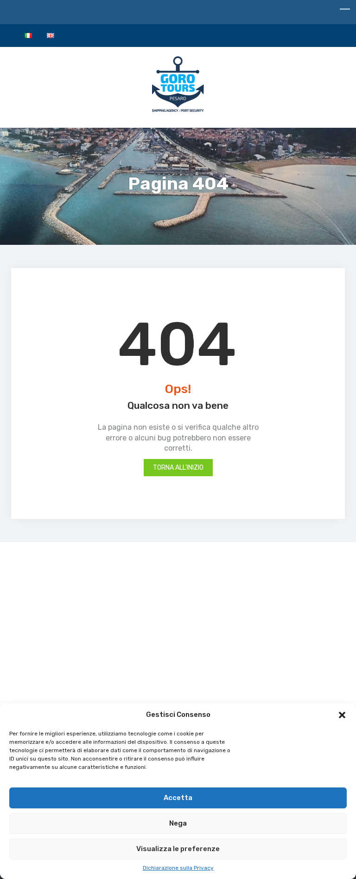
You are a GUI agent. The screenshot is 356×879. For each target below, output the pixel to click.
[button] (342, 715)
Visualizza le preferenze (178, 849)
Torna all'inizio (178, 468)
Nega (178, 823)
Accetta (178, 798)
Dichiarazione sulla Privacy (178, 868)
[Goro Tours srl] (178, 86)
